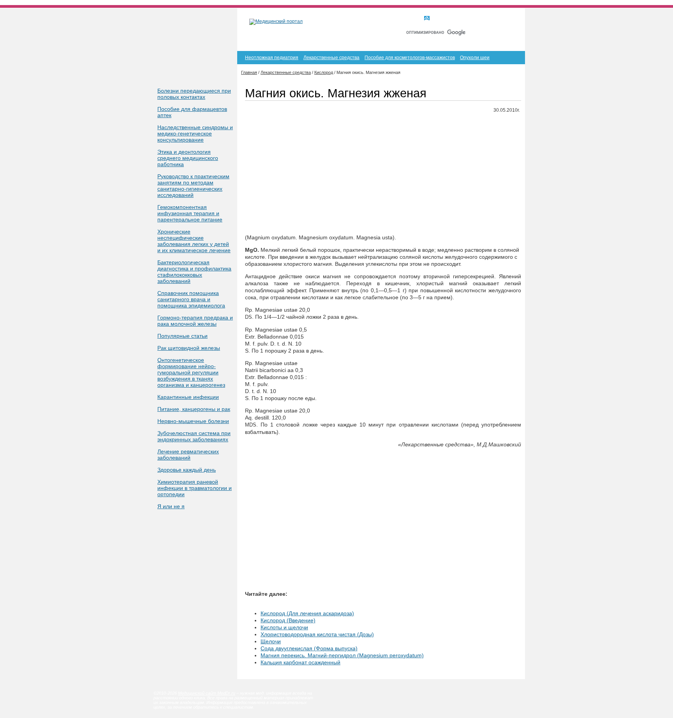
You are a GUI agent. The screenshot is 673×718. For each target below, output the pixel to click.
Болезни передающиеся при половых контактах (194, 94)
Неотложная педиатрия (271, 57)
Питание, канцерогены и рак (193, 409)
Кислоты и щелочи (284, 627)
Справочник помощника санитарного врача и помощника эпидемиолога (191, 299)
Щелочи (271, 641)
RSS (507, 18)
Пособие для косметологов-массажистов (410, 57)
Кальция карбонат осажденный (300, 662)
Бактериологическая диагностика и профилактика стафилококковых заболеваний (194, 271)
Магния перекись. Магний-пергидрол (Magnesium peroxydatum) (342, 655)
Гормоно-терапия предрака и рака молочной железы (195, 320)
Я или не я (171, 506)
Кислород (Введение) (288, 620)
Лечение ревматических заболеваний (188, 454)
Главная (441, 18)
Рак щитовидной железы (188, 348)
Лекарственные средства (331, 57)
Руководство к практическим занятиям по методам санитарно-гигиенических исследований (193, 185)
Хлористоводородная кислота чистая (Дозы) (317, 634)
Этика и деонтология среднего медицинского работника (187, 158)
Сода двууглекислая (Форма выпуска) (309, 648)
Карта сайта (476, 18)
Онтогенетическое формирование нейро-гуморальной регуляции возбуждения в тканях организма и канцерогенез (191, 372)
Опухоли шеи (475, 57)
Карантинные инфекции (188, 397)
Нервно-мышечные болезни (193, 421)
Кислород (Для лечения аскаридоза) (307, 613)
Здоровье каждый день (186, 470)
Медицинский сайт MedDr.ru (206, 693)
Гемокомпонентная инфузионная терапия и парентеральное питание (189, 213)
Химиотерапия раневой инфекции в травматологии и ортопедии (194, 488)
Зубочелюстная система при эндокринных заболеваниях (194, 436)
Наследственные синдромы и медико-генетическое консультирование (195, 133)
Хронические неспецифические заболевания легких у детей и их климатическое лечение (194, 240)
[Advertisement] (383, 173)
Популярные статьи (182, 336)
